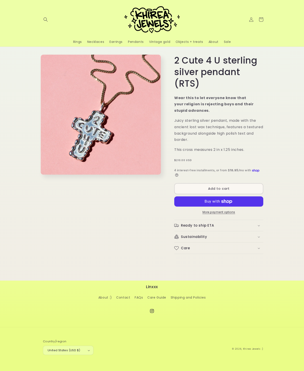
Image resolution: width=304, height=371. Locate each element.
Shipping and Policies (188, 297)
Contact (123, 297)
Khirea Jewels (252, 349)
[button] (46, 19)
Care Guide (156, 297)
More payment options (219, 212)
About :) (105, 297)
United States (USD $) (64, 350)
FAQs (139, 297)
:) (262, 349)
